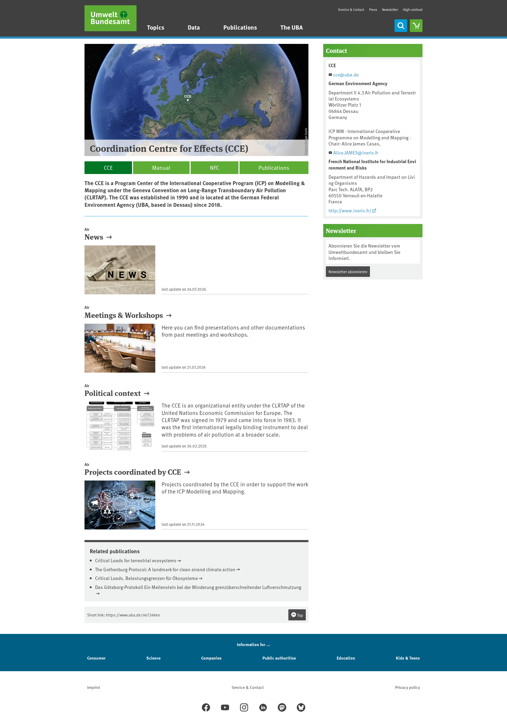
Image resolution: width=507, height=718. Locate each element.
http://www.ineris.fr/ (349, 210)
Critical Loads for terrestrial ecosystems (135, 560)
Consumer (96, 658)
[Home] (110, 18)
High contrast (412, 9)
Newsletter (390, 9)
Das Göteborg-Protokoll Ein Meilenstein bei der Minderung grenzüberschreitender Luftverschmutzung (198, 587)
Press (373, 9)
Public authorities (279, 658)
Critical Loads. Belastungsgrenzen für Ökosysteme (146, 578)
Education (346, 658)
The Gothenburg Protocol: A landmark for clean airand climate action (165, 569)
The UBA (291, 27)
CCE (108, 167)
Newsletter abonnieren (347, 271)
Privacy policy (407, 687)
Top (299, 615)
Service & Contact (351, 9)
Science (153, 658)
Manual (161, 167)
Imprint (93, 687)
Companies (211, 658)
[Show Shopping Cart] (416, 25)
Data (194, 27)
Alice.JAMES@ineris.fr (355, 152)
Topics (155, 27)
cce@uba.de (346, 74)
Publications (240, 27)
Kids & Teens (408, 658)
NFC (214, 167)
